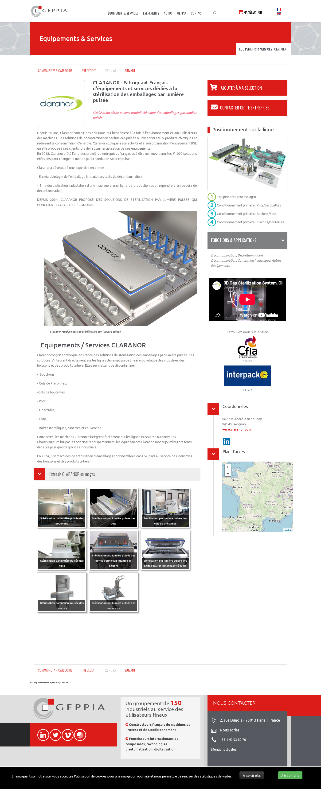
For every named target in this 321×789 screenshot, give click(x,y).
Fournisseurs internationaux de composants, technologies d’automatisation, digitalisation (152, 744)
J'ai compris (290, 775)
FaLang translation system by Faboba (49, 683)
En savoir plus (252, 775)
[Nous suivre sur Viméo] (65, 732)
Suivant (130, 70)
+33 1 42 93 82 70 (233, 740)
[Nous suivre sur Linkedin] (41, 732)
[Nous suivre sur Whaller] (77, 732)
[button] (234, 88)
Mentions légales (224, 749)
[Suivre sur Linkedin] (226, 441)
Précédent (89, 70)
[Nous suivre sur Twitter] (53, 732)
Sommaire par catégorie (55, 70)
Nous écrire (229, 730)
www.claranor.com (236, 429)
